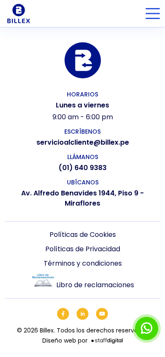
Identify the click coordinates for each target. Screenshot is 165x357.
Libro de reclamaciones (95, 285)
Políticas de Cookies (83, 234)
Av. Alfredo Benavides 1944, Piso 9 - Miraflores (82, 198)
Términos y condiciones (83, 263)
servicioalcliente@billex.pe (82, 142)
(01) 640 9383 (82, 168)
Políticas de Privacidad (82, 249)
